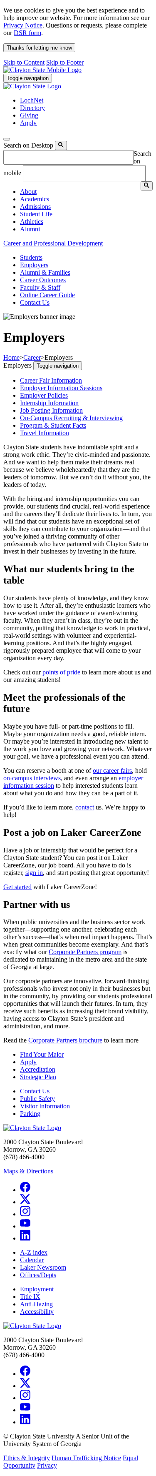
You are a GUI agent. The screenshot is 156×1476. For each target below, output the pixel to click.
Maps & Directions (28, 1171)
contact (84, 807)
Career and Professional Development (53, 243)
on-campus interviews (32, 778)
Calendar (32, 1259)
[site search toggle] (6, 139)
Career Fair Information (51, 380)
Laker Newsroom (43, 1267)
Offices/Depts (38, 1274)
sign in (34, 872)
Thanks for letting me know (39, 48)
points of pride (61, 672)
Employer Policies (44, 395)
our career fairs (112, 770)
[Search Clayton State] (61, 145)
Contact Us (35, 1091)
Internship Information (49, 402)
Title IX (30, 1296)
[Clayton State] (42, 69)
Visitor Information (45, 1106)
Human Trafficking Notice (86, 1457)
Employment (37, 1289)
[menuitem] (86, 191)
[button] (28, 191)
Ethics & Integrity (26, 1457)
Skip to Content (24, 62)
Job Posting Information (51, 410)
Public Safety (37, 1098)
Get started (17, 886)
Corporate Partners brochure (65, 1040)
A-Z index (33, 1252)
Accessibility (37, 1311)
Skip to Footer (65, 62)
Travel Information (44, 432)
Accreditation (37, 1069)
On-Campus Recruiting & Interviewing (71, 417)
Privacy (47, 1465)
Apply (28, 1061)
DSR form (27, 32)
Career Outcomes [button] (43, 279)
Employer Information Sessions (61, 387)
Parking (30, 1113)
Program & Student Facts (53, 425)
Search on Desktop (28, 145)
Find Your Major (42, 1054)
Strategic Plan (38, 1076)
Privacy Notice (22, 25)
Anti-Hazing (36, 1304)
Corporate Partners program (85, 951)
